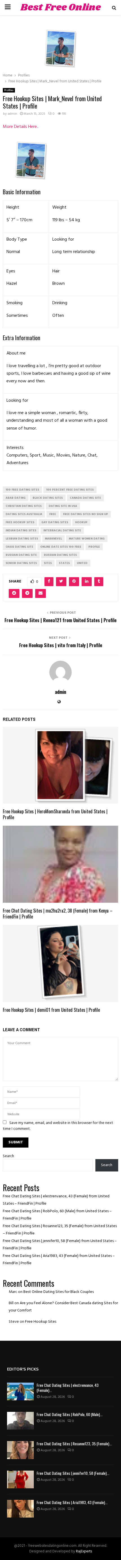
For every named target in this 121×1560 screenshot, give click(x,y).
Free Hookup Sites (40, 1322)
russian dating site (21, 555)
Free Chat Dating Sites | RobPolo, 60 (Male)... (69, 1414)
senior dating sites (21, 563)
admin (12, 114)
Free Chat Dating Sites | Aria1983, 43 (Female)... (72, 1502)
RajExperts (84, 1551)
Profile (94, 547)
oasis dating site (19, 547)
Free (52, 514)
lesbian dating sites (22, 538)
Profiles (9, 90)
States (64, 563)
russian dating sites (60, 555)
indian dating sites (21, 530)
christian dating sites (24, 506)
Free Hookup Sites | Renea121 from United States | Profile (60, 620)
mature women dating (87, 538)
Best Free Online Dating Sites (61, 14)
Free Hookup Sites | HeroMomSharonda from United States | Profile (55, 814)
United (82, 563)
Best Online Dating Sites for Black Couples (58, 1292)
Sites (48, 563)
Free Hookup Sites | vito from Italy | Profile (60, 645)
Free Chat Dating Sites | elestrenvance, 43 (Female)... (67, 1387)
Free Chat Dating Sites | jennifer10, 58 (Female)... (73, 1473)
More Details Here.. (21, 126)
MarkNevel (53, 538)
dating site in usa (63, 506)
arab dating (16, 498)
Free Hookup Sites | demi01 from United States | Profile (51, 1009)
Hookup (81, 522)
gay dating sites (54, 522)
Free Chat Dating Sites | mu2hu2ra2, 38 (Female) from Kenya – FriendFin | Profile (58, 913)
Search (8, 1156)
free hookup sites (20, 522)
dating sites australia (24, 514)
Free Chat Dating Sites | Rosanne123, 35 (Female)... (74, 1443)
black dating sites (48, 498)
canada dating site (85, 498)
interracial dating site (62, 530)
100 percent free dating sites (70, 489)
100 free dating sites (22, 489)
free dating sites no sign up (85, 514)
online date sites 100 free (60, 547)
